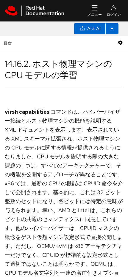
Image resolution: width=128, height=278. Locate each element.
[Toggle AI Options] (111, 28)
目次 (8, 43)
